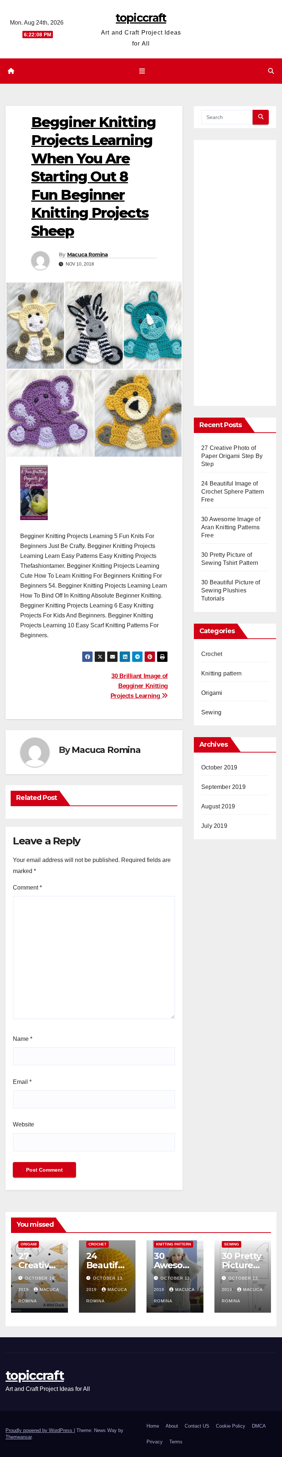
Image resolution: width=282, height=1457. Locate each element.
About (172, 1426)
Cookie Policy (230, 1426)
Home (153, 1426)
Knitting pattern (221, 673)
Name (22, 1039)
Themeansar (19, 1437)
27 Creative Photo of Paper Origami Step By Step (232, 456)
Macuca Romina (87, 254)
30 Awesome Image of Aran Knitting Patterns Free (230, 527)
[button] (271, 71)
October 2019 (219, 767)
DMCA (259, 1426)
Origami (211, 693)
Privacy (155, 1442)
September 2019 (223, 787)
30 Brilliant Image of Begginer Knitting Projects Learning (139, 685)
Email (22, 1082)
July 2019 (214, 826)
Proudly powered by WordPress (40, 1430)
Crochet (211, 654)
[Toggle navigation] (142, 71)
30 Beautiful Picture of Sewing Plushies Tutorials (230, 590)
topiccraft (141, 18)
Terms (175, 1442)
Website (23, 1124)
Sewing (211, 712)
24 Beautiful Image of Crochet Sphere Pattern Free (232, 491)
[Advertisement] (235, 276)
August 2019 (218, 806)
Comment (27, 887)
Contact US (197, 1426)
